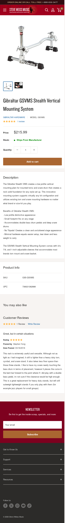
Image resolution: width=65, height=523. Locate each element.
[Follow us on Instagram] (17, 505)
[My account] (52, 10)
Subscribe (32, 434)
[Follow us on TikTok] (29, 505)
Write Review (34, 323)
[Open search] (46, 10)
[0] (59, 10)
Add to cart (32, 161)
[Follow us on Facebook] (5, 505)
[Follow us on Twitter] (11, 505)
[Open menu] (4, 10)
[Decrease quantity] (17, 149)
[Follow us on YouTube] (23, 505)
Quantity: (7, 149)
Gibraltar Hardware (14, 117)
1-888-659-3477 (50, 2)
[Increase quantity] (34, 149)
